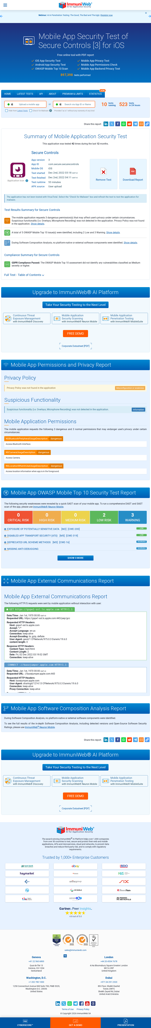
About (52, 93)
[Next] (149, 16)
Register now (107, 15)
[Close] (146, 13)
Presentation (126, 1025)
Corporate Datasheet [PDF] (75, 346)
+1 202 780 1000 (36, 982)
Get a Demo (75, 1025)
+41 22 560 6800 (36, 961)
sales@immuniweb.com (75, 950)
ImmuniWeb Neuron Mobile (40, 727)
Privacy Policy (83, 1009)
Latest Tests (25, 93)
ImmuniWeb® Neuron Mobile (48, 506)
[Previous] (1, 16)
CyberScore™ (25, 1025)
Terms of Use (68, 1009)
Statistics (97, 92)
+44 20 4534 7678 (109, 961)
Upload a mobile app (29, 104)
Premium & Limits (72, 93)
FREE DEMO (75, 333)
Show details (37, 223)
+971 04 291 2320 (109, 982)
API (41, 93)
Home (7, 93)
